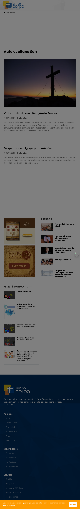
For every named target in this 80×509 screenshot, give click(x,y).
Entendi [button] (73, 504)
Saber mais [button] (10, 505)
